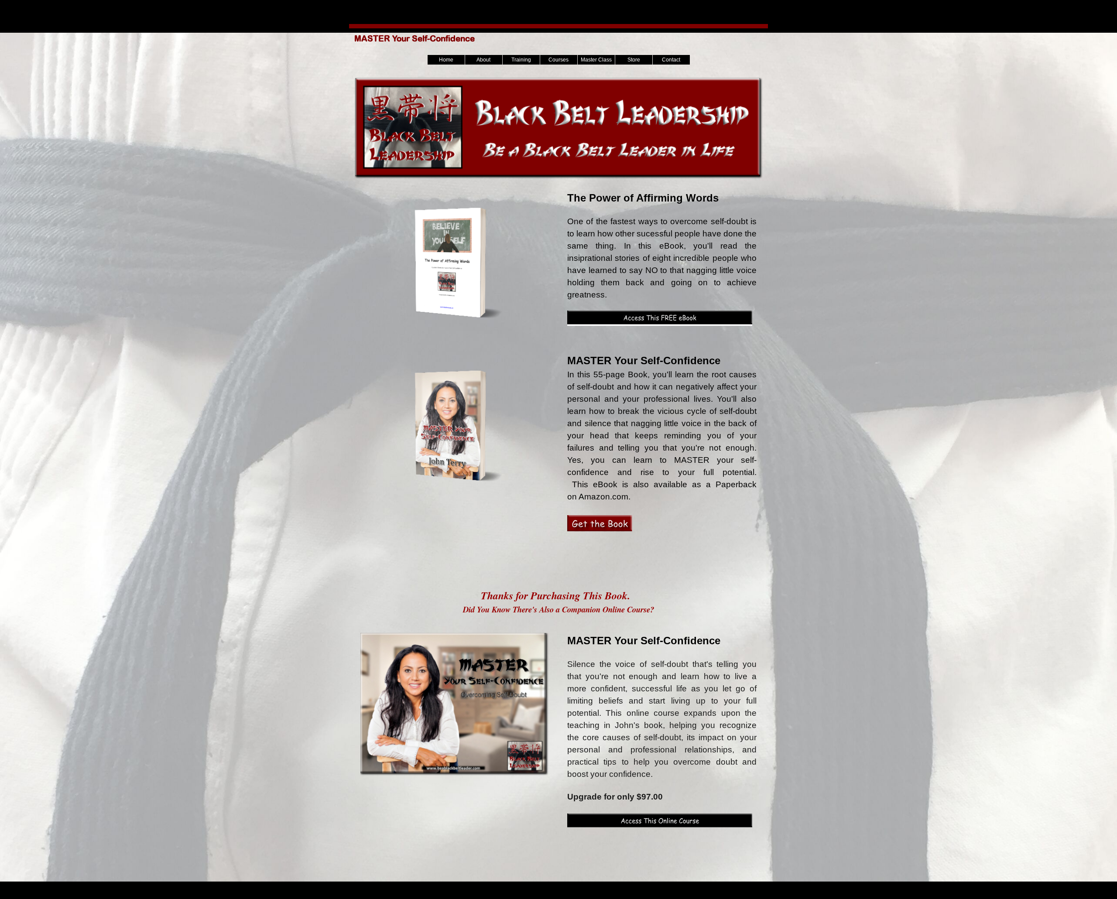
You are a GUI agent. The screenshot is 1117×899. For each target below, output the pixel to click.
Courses (558, 60)
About (483, 60)
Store (633, 60)
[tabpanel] (662, 258)
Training (521, 60)
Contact (671, 60)
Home (446, 60)
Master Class (596, 60)
